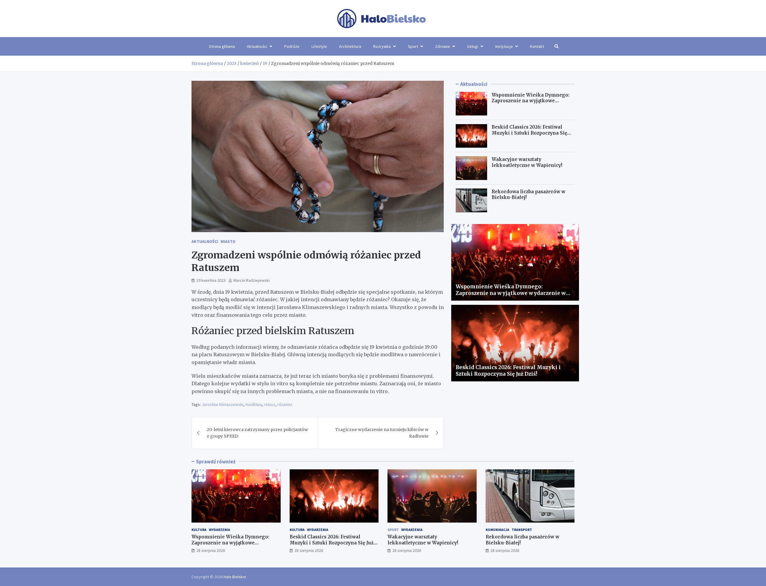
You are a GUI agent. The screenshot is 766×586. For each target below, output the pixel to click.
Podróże (292, 46)
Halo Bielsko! (235, 576)
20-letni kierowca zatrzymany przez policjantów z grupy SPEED (257, 433)
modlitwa (253, 404)
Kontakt (537, 46)
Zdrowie (442, 46)
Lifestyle (319, 46)
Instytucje (504, 46)
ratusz (269, 404)
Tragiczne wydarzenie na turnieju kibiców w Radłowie (381, 433)
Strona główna (222, 46)
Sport (413, 46)
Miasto (228, 241)
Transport (522, 529)
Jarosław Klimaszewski (222, 404)
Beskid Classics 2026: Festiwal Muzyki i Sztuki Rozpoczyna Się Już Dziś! (529, 132)
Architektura (350, 46)
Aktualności (257, 46)
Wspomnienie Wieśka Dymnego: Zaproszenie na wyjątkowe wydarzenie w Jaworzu (530, 100)
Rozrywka (382, 46)
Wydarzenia (219, 529)
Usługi (472, 46)
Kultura (199, 529)
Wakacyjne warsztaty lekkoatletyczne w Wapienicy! (527, 162)
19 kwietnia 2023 (211, 280)
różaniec (285, 404)
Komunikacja (497, 529)
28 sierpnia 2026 (210, 550)
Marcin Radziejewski (251, 280)
